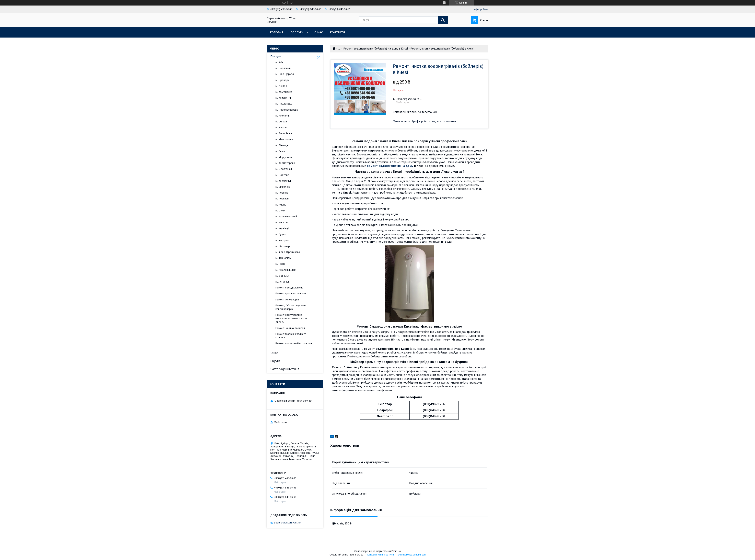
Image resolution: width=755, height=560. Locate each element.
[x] (336, 437)
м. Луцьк (280, 234)
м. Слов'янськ (283, 168)
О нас (318, 32)
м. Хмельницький (285, 269)
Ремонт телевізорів (287, 299)
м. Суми (280, 210)
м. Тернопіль (283, 257)
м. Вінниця (281, 145)
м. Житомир (282, 246)
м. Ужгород (282, 240)
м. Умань (280, 204)
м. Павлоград (283, 103)
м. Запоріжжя (283, 133)
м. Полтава (282, 175)
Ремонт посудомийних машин (293, 343)
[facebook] (332, 437)
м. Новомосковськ (286, 109)
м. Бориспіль (283, 68)
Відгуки (275, 361)
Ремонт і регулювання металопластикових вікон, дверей (291, 318)
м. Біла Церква (284, 74)
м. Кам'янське (283, 91)
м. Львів (280, 151)
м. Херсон (281, 222)
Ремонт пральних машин (290, 293)
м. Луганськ (282, 281)
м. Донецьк (282, 275)
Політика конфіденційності (411, 554)
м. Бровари (282, 80)
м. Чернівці (282, 228)
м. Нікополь (282, 115)
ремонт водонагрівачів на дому (390, 165)
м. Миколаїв (282, 186)
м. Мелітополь (284, 139)
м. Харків (281, 127)
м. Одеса (281, 121)
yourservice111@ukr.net (287, 522)
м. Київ (279, 62)
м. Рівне (280, 263)
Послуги (296, 32)
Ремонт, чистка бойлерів (290, 328)
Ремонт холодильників (289, 287)
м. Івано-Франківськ (287, 252)
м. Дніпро (281, 85)
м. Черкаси (282, 198)
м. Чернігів (281, 192)
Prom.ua (396, 551)
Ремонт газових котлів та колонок (290, 335)
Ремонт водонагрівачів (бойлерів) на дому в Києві (375, 48)
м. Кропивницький (286, 216)
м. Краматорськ (285, 163)
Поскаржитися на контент (380, 554)
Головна (276, 32)
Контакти (337, 32)
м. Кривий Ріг (283, 97)
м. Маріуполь (283, 157)
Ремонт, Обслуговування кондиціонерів (290, 307)
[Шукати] (443, 20)
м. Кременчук (283, 180)
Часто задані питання (285, 369)
